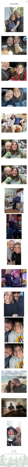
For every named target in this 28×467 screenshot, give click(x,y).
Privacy (22, 454)
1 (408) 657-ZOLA (21, 453)
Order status (13, 453)
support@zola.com (17, 453)
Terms (24, 454)
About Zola (6, 453)
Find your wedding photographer (6, 454)
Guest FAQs (9, 453)
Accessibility (20, 454)
